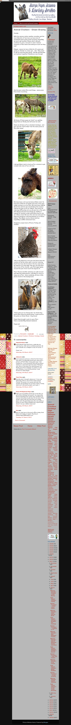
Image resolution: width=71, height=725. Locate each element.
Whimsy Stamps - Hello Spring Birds (53, 613)
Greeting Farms (52, 476)
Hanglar (55, 447)
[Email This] (39, 334)
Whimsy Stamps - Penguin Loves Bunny (53, 593)
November (54, 566)
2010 (51, 712)
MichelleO (52, 39)
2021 (51, 552)
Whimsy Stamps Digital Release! (53, 680)
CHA (55, 468)
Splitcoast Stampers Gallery (51, 531)
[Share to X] (41, 334)
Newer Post (18, 426)
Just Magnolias (51, 431)
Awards (50, 513)
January (53, 696)
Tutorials (55, 516)
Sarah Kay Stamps (52, 439)
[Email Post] (37, 334)
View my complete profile (50, 87)
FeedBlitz (50, 381)
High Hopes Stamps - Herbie (53, 599)
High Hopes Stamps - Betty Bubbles (53, 668)
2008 (51, 717)
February (53, 693)
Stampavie (51, 421)
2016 (51, 700)
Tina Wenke (52, 459)
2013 (51, 706)
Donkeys (37, 336)
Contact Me (51, 91)
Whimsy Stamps (50, 419)
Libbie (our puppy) (52, 437)
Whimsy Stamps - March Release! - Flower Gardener (53, 642)
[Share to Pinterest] (43, 334)
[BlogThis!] (40, 334)
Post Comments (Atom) (29, 429)
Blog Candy (52, 449)
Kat (17, 410)
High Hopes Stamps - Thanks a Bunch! (53, 649)
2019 (51, 557)
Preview (50, 378)
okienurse (19, 357)
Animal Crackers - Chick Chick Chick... (53, 606)
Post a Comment (20, 420)
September (54, 573)
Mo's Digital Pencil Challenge (52, 503)
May (52, 583)
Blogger (46, 722)
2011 (51, 710)
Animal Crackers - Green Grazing (53, 674)
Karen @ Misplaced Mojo (23, 391)
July (52, 579)
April (52, 585)
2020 (51, 554)
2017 (51, 561)
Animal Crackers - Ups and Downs (53, 655)
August (53, 576)
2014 (51, 704)
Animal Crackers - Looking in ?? (53, 627)
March (53, 587)
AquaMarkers (51, 522)
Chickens (31, 336)
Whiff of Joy (52, 475)
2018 (51, 559)
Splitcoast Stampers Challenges (50, 510)
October (53, 569)
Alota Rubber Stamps (52, 434)
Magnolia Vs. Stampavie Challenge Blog (52, 481)
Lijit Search (51, 399)
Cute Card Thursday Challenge (52, 452)
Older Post (41, 426)
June (52, 581)
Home (15, 23)
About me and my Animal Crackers (29, 23)
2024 (51, 545)
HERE (55, 30)
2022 (51, 550)
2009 (51, 714)
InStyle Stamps (52, 478)
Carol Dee (19, 377)
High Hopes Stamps (51, 412)
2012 (51, 708)
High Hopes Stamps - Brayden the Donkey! (53, 620)
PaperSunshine (20, 342)
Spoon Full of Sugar (52, 428)
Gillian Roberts (52, 484)
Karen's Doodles (51, 523)
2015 (51, 702)
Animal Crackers (23, 336)
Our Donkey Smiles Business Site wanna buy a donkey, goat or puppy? (52, 97)
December (54, 563)
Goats (42, 336)
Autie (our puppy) (52, 442)
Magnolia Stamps (51, 423)
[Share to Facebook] (42, 334)
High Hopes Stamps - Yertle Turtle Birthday (53, 687)
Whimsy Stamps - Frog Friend (53, 661)
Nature (50, 426)
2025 (51, 543)
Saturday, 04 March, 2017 (24, 352)
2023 (51, 548)
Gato (55, 444)
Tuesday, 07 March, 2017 (24, 417)
